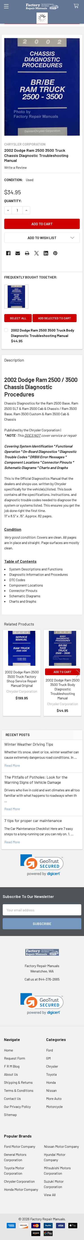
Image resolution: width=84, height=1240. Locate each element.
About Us (11, 1074)
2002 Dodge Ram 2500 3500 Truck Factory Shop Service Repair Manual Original (22, 678)
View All (50, 1195)
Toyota (51, 1074)
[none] (42, 87)
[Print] (27, 253)
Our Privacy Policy (17, 1106)
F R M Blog (11, 1066)
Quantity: (13, 201)
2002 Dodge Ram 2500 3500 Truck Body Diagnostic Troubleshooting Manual (63, 689)
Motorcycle (54, 1106)
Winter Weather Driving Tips (28, 744)
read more (12, 765)
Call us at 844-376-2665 (42, 979)
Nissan (51, 1090)
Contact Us (12, 1098)
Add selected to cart (54, 318)
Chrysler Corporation (19, 1181)
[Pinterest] (55, 253)
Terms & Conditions (18, 1090)
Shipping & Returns (18, 1082)
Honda (51, 1082)
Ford (49, 1050)
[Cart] (77, 6)
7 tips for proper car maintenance (33, 820)
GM (48, 1058)
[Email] (18, 253)
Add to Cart (62, 672)
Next (78, 673)
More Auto (54, 1098)
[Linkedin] (46, 253)
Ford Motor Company (19, 1146)
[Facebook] (8, 253)
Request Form (14, 1058)
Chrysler (52, 1066)
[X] (36, 253)
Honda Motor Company (21, 1189)
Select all (18, 318)
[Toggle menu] (6, 6)
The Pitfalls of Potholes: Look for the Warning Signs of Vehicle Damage (35, 780)
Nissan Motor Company (61, 1146)
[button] (42, 865)
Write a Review (15, 167)
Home (8, 1050)
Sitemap (10, 1114)
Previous (5, 673)
